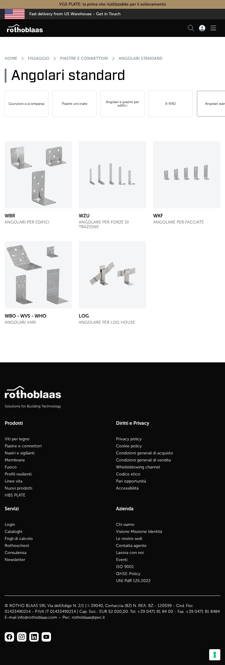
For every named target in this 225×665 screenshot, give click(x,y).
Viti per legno (17, 439)
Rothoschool (17, 545)
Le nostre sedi (129, 538)
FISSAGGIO (39, 58)
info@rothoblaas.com (37, 617)
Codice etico (128, 474)
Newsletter (15, 559)
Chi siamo (125, 524)
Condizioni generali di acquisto (144, 453)
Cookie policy (129, 446)
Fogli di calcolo (19, 538)
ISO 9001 (125, 567)
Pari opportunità (131, 481)
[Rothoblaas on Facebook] (9, 637)
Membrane (15, 460)
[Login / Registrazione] (202, 28)
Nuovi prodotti (18, 488)
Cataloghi (13, 531)
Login (10, 524)
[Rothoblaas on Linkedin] (21, 637)
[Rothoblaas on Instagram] (34, 637)
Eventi (121, 559)
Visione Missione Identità (139, 531)
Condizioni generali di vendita (143, 460)
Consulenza (15, 552)
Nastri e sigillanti (20, 453)
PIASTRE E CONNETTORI (84, 58)
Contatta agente (131, 545)
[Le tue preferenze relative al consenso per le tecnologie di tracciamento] (214, 654)
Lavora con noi (130, 552)
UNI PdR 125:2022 (133, 581)
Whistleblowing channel (138, 467)
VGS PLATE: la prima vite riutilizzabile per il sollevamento (112, 4)
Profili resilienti (18, 474)
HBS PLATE (15, 495)
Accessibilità (127, 488)
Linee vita (13, 481)
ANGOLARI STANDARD (140, 58)
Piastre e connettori (23, 446)
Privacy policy (129, 439)
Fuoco (11, 467)
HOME (11, 58)
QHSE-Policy (128, 574)
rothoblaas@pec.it (88, 617)
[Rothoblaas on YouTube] (46, 637)
